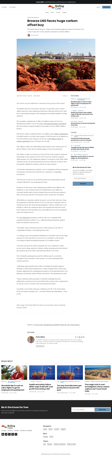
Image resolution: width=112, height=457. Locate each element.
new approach (25, 217)
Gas (44, 444)
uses (44, 149)
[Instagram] (84, 337)
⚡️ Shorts (74, 110)
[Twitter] (76, 337)
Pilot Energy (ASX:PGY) (81, 154)
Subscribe (106, 7)
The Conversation (76, 142)
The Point (88, 394)
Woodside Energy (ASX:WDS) (51, 324)
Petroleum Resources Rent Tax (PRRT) (84, 136)
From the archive (33, 17)
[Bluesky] (82, 337)
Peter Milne (34, 35)
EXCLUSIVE (74, 121)
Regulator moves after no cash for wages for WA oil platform (82, 157)
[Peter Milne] (28, 35)
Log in (98, 7)
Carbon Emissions (75, 324)
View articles (40, 346)
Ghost (63, 454)
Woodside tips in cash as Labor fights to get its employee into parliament (81, 103)
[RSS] (16, 434)
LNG (72, 135)
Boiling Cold (48, 454)
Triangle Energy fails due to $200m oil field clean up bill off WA (82, 148)
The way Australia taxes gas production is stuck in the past (81, 139)
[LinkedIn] (80, 337)
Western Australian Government (83, 99)
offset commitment (61, 134)
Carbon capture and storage (100, 381)
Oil (72, 145)
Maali (68, 454)
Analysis (73, 99)
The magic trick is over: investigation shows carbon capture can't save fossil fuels (97, 387)
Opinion (87, 381)
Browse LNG (63, 324)
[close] (110, 2)
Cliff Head (77, 145)
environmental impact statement (54, 124)
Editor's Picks (71, 444)
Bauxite (80, 121)
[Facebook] (78, 337)
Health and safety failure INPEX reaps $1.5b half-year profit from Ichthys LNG (82, 114)
